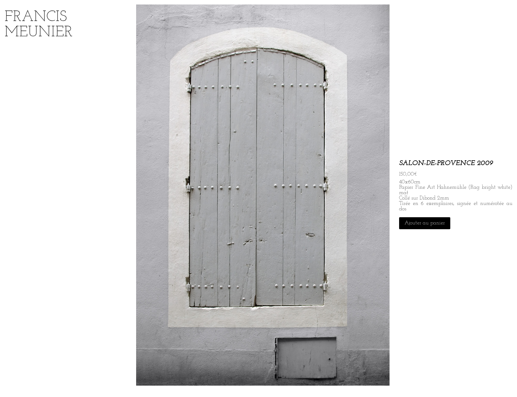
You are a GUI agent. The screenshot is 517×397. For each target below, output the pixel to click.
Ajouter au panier (425, 223)
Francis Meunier (38, 25)
